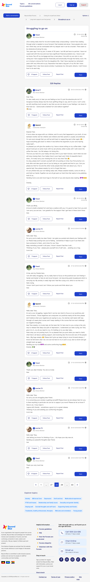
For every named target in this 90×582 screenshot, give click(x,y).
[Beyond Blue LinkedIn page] (84, 563)
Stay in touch (40, 572)
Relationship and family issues (48, 502)
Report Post (59, 74)
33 (72, 485)
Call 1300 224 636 (73, 532)
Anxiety (27, 498)
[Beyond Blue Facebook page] (61, 563)
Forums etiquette (45, 543)
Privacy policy (69, 577)
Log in (60, 5)
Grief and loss (58, 498)
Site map (79, 578)
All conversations (34, 4)
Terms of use (55, 577)
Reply (80, 75)
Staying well (29, 506)
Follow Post (46, 74)
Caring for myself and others (52, 15)
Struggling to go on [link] (64, 19)
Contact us (42, 577)
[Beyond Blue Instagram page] (72, 563)
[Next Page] (77, 485)
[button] (28, 74)
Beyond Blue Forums (9, 5)
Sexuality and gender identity (69, 502)
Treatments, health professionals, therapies (39, 510)
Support (83, 5)
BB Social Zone (37, 498)
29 (62, 485)
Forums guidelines (26, 6)
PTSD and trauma (30, 502)
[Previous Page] (36, 485)
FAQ (40, 533)
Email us (69, 550)
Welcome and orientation (63, 510)
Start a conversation (12, 15)
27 (51, 485)
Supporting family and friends (67, 506)
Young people (77, 510)
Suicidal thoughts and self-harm (45, 506)
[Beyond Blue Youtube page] (67, 563)
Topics (22, 4)
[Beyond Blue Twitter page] (78, 563)
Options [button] (85, 15)
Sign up (72, 5)
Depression (47, 498)
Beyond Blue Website (9, 527)
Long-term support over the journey (40, 19)
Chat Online (70, 541)
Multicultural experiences (73, 498)
